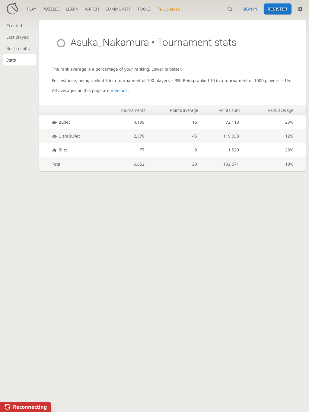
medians (119, 90)
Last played (17, 37)
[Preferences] (300, 9)
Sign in (250, 9)
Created (14, 25)
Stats (11, 60)
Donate (172, 9)
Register (277, 9)
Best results (18, 48)
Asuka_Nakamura (109, 42)
